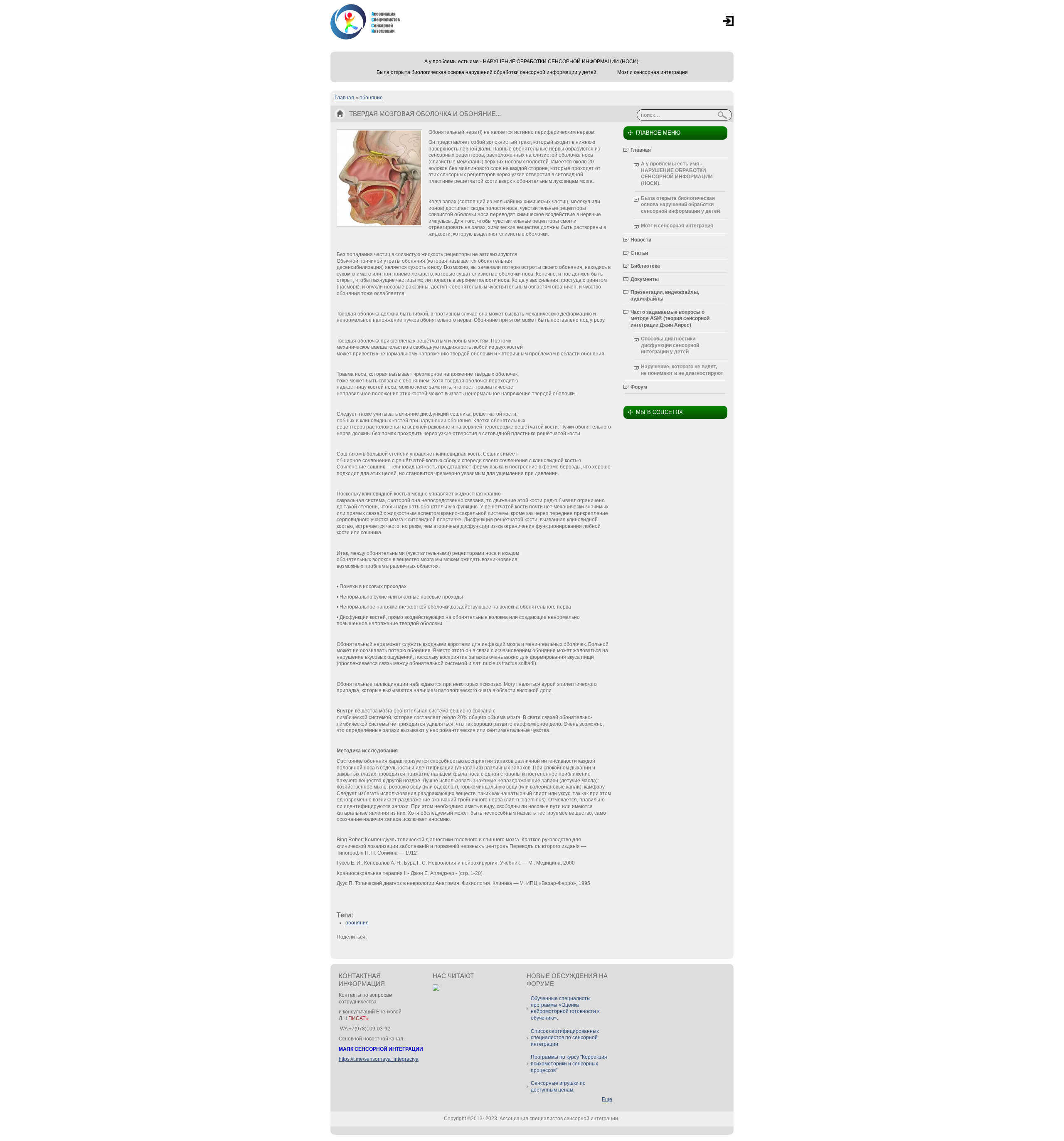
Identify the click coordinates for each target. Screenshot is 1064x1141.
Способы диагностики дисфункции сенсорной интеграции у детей (670, 345)
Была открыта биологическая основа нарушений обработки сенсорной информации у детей (486, 72)
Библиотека (645, 266)
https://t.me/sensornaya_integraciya (379, 1059)
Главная (344, 98)
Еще (607, 1099)
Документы (645, 279)
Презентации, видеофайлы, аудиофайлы (665, 295)
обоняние (371, 98)
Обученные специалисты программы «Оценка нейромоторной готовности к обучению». (565, 1008)
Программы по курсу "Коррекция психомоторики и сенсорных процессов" (569, 1063)
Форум (639, 387)
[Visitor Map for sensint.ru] (436, 989)
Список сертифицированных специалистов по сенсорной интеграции (565, 1037)
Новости (641, 240)
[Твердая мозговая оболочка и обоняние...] (379, 225)
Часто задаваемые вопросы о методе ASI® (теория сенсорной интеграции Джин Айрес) (670, 318)
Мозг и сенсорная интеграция (652, 72)
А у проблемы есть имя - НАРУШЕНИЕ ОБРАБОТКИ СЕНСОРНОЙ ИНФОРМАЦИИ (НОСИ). (532, 61)
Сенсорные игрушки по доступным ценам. (558, 1086)
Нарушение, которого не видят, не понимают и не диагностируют (682, 370)
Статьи (639, 253)
